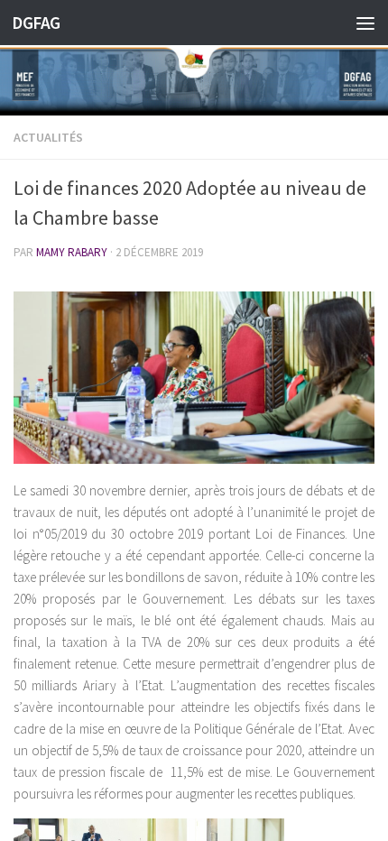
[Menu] (365, 22)
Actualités (48, 137)
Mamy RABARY (71, 252)
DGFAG (36, 22)
